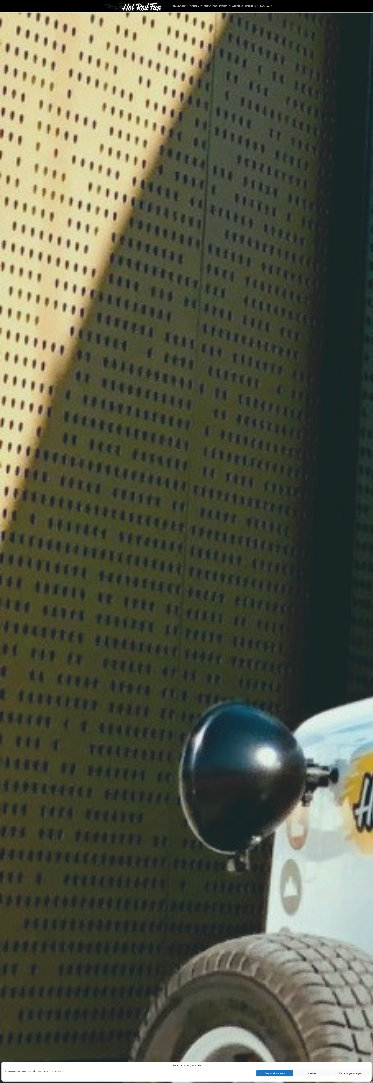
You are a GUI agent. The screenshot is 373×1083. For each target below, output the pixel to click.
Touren (194, 6)
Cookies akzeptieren (275, 1073)
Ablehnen (312, 1073)
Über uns (250, 6)
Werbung (237, 6)
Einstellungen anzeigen (350, 1073)
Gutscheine (210, 6)
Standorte (179, 6)
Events (223, 6)
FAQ (262, 6)
